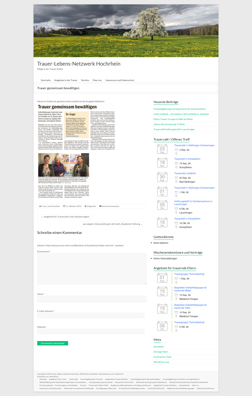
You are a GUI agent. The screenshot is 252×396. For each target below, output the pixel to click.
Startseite (46, 80)
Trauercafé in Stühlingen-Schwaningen (194, 145)
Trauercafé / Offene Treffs (98, 385)
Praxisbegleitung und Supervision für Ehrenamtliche (179, 108)
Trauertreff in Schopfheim (187, 158)
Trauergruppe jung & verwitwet (101, 382)
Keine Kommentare (110, 206)
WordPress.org (161, 361)
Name (40, 294)
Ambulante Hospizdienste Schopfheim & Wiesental (188, 382)
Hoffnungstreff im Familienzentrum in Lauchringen (193, 203)
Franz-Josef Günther (50, 206)
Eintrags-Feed (161, 351)
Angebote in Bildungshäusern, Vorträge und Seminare (131, 385)
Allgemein (91, 206)
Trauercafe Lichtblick (185, 173)
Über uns (97, 80)
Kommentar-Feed (162, 356)
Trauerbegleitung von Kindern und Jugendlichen (181, 379)
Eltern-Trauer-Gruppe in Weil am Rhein (173, 119)
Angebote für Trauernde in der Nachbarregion (65, 216)
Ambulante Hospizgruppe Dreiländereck (151, 382)
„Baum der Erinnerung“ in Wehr (169, 124)
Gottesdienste (184, 385)
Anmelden (159, 346)
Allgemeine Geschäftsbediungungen (180, 388)
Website (41, 326)
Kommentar (44, 251)
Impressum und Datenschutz (119, 80)
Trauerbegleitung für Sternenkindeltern (145, 379)
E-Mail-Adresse (45, 311)
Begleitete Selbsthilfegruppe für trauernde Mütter (190, 289)
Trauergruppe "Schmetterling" (189, 274)
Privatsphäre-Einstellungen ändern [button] (132, 388)
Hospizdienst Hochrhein (124, 382)
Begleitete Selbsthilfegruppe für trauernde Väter (190, 306)
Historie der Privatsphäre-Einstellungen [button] (79, 388)
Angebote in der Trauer (65, 80)
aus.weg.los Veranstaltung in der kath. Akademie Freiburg (113, 223)
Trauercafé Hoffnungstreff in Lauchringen (174, 129)
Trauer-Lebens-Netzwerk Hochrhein (78, 63)
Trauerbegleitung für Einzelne (91, 379)
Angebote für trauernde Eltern (116, 379)
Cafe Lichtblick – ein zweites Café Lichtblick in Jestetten (181, 114)
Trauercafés (73, 379)
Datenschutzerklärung (205, 388)
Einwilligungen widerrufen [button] (106, 388)
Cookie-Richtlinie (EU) (156, 388)
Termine (85, 80)
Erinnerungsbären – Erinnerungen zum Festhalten (59, 385)
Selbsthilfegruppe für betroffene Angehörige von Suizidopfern (63, 382)
